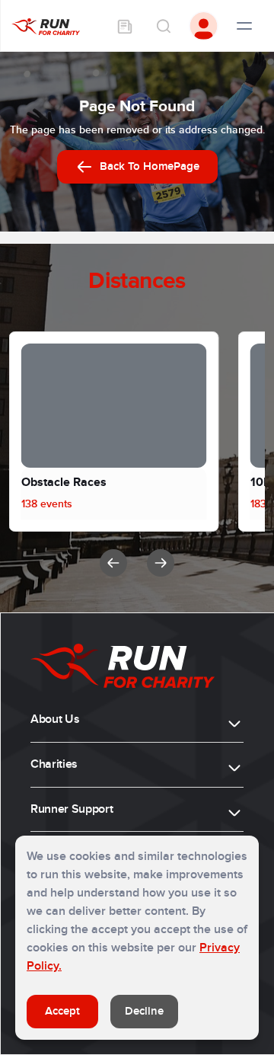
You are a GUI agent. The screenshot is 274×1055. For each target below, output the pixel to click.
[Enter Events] (125, 26)
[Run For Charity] (45, 26)
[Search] (163, 26)
